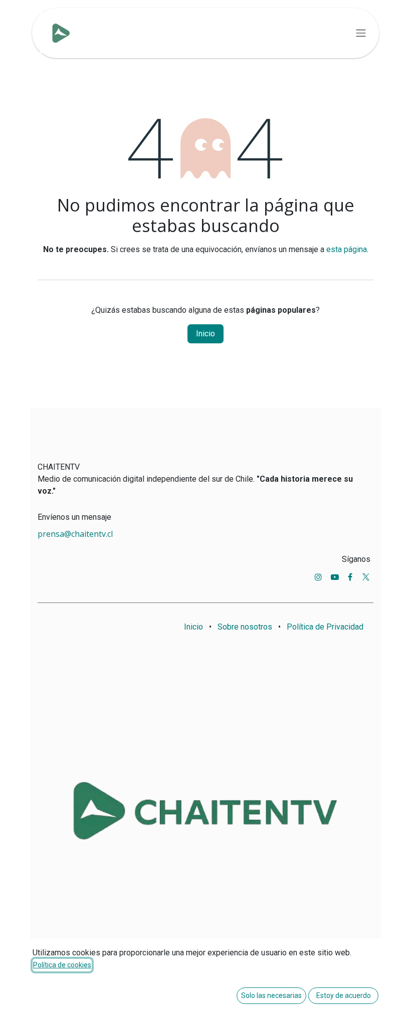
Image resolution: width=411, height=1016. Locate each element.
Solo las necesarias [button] (271, 995)
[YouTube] (335, 577)
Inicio (205, 333)
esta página (346, 249)
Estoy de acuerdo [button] (343, 995)
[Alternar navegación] (361, 33)
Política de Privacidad (325, 627)
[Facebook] (350, 577)
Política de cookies (62, 965)
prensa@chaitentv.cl (75, 533)
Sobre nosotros (245, 627)
